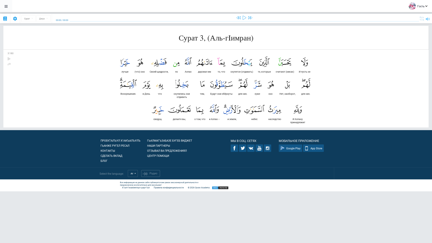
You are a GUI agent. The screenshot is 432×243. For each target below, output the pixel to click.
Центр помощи (158, 155)
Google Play (293, 148)
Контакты (108, 150)
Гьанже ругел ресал (115, 145)
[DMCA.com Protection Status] (220, 188)
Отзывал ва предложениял (167, 150)
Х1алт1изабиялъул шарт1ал (136, 187)
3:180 (11, 53)
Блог (104, 161)
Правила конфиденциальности (169, 187)
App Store (316, 148)
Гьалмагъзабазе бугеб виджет (169, 140)
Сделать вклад (111, 155)
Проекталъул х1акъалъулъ (120, 140)
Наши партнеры (158, 145)
